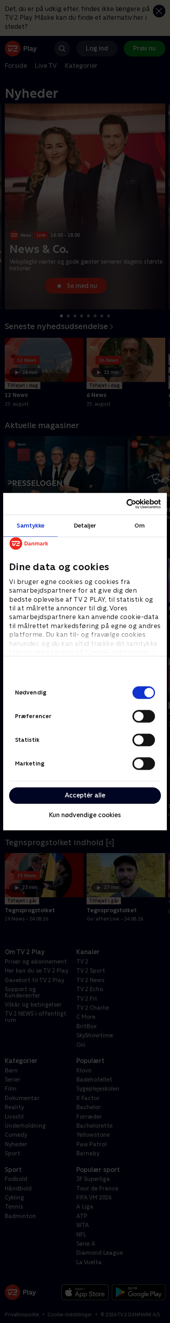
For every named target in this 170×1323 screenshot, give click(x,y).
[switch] (143, 716)
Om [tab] (139, 525)
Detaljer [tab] (85, 525)
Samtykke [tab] (31, 525)
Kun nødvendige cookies (85, 815)
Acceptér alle (85, 795)
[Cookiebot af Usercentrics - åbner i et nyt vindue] (126, 504)
